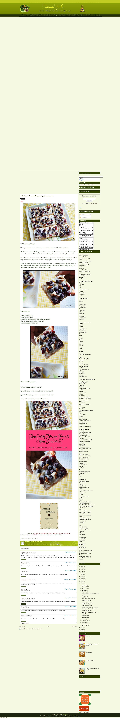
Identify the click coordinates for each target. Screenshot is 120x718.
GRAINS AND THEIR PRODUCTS (87, 379)
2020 (82, 627)
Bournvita (81, 291)
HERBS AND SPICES (84, 429)
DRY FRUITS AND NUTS (85, 322)
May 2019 (84, 592)
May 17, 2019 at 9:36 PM (70, 552)
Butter (80, 300)
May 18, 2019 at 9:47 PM (70, 570)
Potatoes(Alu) (82, 538)
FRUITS (81, 338)
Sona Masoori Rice (83, 423)
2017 (82, 580)
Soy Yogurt (81, 467)
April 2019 (84, 590)
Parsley (80, 453)
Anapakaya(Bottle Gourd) (84, 481)
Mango (80, 347)
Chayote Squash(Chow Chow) (85, 501)
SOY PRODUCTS (83, 461)
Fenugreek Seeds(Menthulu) (84, 441)
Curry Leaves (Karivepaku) (84, 436)
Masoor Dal (81, 268)
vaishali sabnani (26, 580)
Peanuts (80, 333)
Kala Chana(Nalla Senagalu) (84, 264)
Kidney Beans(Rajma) (83, 265)
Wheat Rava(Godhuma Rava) (85, 426)
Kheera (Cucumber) (83, 526)
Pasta (80, 406)
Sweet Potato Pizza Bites (86, 600)
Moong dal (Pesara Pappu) (84, 271)
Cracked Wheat (82, 392)
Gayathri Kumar (26, 598)
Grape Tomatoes (82, 521)
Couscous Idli (89, 652)
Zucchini (81, 559)
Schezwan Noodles (90, 660)
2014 (82, 574)
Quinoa (80, 411)
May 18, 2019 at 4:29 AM (70, 562)
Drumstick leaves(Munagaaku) (85, 515)
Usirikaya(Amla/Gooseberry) (85, 354)
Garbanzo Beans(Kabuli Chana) (85, 261)
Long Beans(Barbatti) (83, 528)
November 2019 (85, 624)
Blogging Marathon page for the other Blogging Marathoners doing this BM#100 (52, 533)
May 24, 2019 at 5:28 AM (70, 598)
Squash (80, 549)
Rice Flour (81, 375)
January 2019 (84, 585)
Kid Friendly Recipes (51, 544)
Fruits (30, 544)
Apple (80, 339)
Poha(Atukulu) (82, 407)
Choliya (80, 259)
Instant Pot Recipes (64, 15)
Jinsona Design (59, 715)
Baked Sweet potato (85, 615)
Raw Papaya (81, 546)
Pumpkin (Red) (82, 540)
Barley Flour (81, 361)
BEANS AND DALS (83, 255)
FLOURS (81, 357)
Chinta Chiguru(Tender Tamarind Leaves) (87, 504)
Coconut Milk (82, 329)
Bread (80, 282)
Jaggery (80, 474)
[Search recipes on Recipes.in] (84, 712)
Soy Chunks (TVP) (83, 464)
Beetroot (80, 488)
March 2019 (84, 588)
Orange (80, 348)
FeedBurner (93, 203)
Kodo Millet (81, 401)
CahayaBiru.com (76, 715)
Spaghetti (81, 425)
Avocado (81, 341)
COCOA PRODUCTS (83, 290)
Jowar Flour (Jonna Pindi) (84, 369)
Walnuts (80, 335)
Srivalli (23, 590)
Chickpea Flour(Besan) (83, 366)
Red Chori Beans (82, 275)
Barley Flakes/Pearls (83, 382)
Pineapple (81, 350)
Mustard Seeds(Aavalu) (83, 451)
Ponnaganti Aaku (82, 537)
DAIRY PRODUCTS (83, 298)
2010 (82, 568)
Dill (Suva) (81, 438)
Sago (80, 417)
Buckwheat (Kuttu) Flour (84, 364)
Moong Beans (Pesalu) (83, 269)
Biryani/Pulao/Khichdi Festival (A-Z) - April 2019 (90, 594)
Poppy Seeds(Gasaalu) (83, 454)
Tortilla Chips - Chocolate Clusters (88, 598)
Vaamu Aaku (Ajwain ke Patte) (85, 556)
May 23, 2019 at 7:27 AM (70, 589)
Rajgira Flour (81, 373)
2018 (82, 581)
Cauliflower (81, 499)
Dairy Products (69, 543)
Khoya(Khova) (82, 310)
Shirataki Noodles (82, 422)
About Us (88, 15)
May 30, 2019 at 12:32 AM (70, 615)
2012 (82, 571)
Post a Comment (24, 623)
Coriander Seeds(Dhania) (84, 433)
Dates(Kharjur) (82, 330)
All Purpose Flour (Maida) (84, 358)
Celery (80, 500)
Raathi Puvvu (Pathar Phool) (84, 456)
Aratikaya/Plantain (82, 482)
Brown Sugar (81, 473)
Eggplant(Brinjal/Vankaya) (84, 518)
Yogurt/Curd (81, 319)
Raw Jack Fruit (82, 543)
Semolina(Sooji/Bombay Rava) (85, 420)
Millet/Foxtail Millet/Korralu (84, 404)
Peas (80, 535)
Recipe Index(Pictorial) (50, 15)
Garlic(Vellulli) (82, 444)
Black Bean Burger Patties (87, 605)
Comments (84, 217)
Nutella (80, 295)
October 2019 (84, 622)
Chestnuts (81, 326)
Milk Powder (81, 313)
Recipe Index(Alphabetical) (34, 15)
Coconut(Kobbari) (82, 328)
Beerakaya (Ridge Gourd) (84, 487)
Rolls (80, 287)
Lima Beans (81, 267)
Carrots (80, 497)
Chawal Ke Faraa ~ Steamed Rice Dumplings (92, 669)
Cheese (80, 303)
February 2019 (85, 586)
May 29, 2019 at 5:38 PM (70, 606)
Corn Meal (81, 389)
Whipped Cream (82, 317)
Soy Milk (81, 466)
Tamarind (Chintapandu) (84, 458)
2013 (82, 573)
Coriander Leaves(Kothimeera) (85, 432)
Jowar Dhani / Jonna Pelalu (84, 397)
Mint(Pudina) (81, 450)
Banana (80, 342)
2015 (82, 576)
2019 (82, 583)
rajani (23, 571)
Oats (80, 413)
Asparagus (81, 484)
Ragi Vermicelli (82, 414)
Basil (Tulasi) (81, 431)
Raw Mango (81, 544)
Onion (80, 532)
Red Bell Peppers (82, 547)
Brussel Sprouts (82, 493)
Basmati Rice (81, 385)
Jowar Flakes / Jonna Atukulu (85, 398)
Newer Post (22, 626)
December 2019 (85, 625)
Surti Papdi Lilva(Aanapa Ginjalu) (85, 550)
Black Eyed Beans (82, 256)
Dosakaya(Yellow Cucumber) (85, 512)
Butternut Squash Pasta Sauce (87, 602)
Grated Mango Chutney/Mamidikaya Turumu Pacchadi (90, 613)
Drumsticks (81, 513)
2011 (82, 569)
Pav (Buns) (81, 284)
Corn (80, 509)
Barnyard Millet (82, 383)
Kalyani (23, 563)
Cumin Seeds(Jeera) (83, 435)
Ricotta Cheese (82, 316)
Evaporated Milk (82, 307)
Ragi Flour (81, 372)
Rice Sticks (81, 416)
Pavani (23, 607)
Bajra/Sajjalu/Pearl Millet (84, 381)
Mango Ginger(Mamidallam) (84, 447)
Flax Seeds (81, 442)
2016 (82, 578)
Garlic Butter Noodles (86, 596)
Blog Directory (3, 717)
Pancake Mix (81, 370)
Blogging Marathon (49, 543)
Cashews (81, 325)
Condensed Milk (82, 304)
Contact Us (96, 15)
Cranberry (62, 543)
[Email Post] (58, 544)
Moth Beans (81, 272)
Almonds (32, 543)
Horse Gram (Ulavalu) (83, 262)
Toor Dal (81, 277)
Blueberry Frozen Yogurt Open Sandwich (37, 195)
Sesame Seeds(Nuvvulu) (84, 457)
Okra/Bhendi (81, 531)
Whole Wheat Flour (83, 376)
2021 (82, 629)
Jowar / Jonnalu (82, 395)
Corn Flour (81, 367)
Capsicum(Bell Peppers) (84, 496)
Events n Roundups (77, 15)
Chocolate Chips (82, 292)
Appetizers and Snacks (40, 543)
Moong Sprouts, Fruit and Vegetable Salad (90, 608)
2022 (82, 631)
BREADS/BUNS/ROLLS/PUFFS (86, 281)
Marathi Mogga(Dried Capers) (85, 448)
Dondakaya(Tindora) (83, 510)
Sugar (80, 476)
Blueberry (57, 543)
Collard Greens (82, 507)
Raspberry (81, 351)
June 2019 (84, 619)
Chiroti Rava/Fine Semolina (84, 388)
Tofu (80, 469)
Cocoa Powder (82, 294)
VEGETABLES (82, 479)
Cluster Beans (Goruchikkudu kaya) (86, 506)
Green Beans (81, 522)
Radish (80, 541)
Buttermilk (81, 301)
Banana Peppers (82, 485)
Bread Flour (81, 363)
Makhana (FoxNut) (83, 332)
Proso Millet (81, 408)
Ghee (80, 308)
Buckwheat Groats (82, 386)
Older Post (74, 626)
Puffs (80, 285)
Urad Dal (81, 278)
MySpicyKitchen (26, 553)
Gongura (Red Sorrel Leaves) (85, 519)
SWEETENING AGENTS (84, 471)
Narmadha (24, 616)
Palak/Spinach (82, 534)
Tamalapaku (61, 5)
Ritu (49, 535)
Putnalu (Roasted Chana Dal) (84, 274)
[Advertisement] (48, 182)
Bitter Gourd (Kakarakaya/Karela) (85, 490)
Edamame (81, 516)
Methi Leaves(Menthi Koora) (85, 529)
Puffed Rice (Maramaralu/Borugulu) (86, 410)
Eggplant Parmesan (85, 617)
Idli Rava (81, 394)
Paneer (80, 314)
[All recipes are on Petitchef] (84, 710)
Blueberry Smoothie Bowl (87, 610)
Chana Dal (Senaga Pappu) (84, 258)
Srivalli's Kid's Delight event (33, 535)
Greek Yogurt (36, 544)
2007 (82, 566)
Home (22, 15)
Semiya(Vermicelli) (83, 419)
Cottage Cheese (82, 305)
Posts (82, 214)
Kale (80, 525)
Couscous (81, 391)
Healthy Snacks (42, 544)
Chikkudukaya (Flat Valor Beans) (85, 503)
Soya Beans (81, 463)
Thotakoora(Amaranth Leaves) (85, 553)
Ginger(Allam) (82, 445)
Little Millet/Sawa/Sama (83, 403)
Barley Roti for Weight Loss (87, 603)
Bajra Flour (81, 360)
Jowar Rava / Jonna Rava (84, 400)
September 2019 (85, 620)
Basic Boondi (89, 636)
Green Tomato (82, 524)
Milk (80, 311)
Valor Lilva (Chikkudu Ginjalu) (85, 557)
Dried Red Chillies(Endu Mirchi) (85, 439)
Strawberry (81, 353)
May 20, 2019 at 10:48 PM (70, 579)
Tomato (80, 554)
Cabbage (81, 494)
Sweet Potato (81, 551)
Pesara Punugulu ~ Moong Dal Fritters (92, 645)
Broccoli (80, 491)
